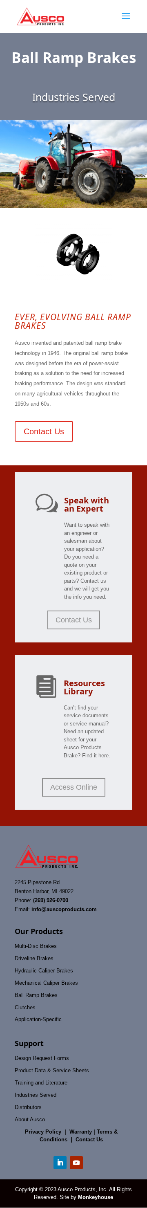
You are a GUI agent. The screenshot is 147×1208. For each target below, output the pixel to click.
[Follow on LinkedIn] (60, 1162)
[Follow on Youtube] (76, 1162)
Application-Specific (38, 1019)
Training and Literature (41, 1083)
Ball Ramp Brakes (36, 995)
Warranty (80, 1132)
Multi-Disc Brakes (36, 946)
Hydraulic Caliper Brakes (44, 971)
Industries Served (35, 1095)
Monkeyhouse (95, 1197)
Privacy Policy (43, 1132)
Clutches (25, 1007)
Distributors (28, 1107)
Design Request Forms (42, 1058)
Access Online (73, 787)
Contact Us (44, 431)
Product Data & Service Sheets (52, 1070)
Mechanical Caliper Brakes (46, 983)
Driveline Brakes (34, 958)
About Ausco (30, 1119)
